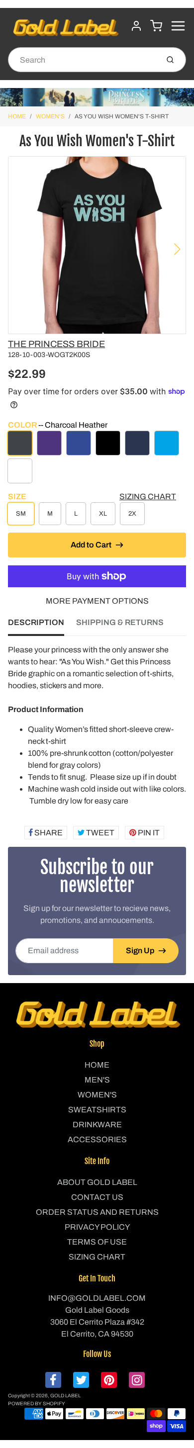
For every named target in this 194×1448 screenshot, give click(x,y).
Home (17, 116)
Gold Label (65, 1395)
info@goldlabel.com (97, 1298)
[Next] (177, 249)
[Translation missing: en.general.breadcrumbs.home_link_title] (97, 97)
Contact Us (97, 1197)
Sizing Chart (147, 496)
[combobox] (82, 59)
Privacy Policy (97, 1227)
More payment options (97, 601)
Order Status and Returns (97, 1212)
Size (17, 496)
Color (57, 425)
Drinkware (97, 1124)
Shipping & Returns (120, 622)
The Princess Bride (56, 344)
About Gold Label (97, 1182)
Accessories (97, 1139)
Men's (97, 1080)
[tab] (42, 625)
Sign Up (140, 950)
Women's (50, 116)
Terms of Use (97, 1242)
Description (36, 622)
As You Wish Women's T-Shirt (122, 116)
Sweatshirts (97, 1109)
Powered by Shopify (36, 1403)
